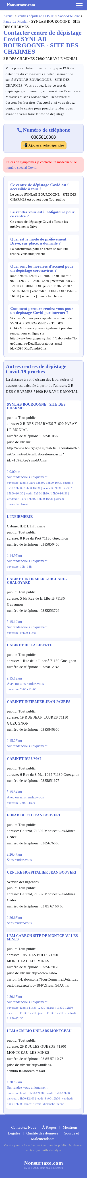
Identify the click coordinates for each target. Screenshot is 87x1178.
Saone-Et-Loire (69, 16)
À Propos (50, 1127)
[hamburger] (79, 5)
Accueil (8, 16)
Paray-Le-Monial (15, 21)
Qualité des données (42, 1133)
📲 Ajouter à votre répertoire (43, 145)
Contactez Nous (24, 1127)
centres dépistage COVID (36, 16)
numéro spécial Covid (21, 167)
